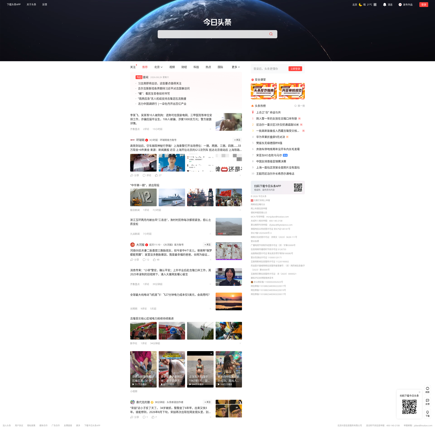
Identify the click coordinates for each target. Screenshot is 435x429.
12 (147, 259)
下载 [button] (427, 413)
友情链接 (68, 425)
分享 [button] (136, 175)
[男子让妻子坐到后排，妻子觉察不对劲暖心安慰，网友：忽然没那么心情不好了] (172, 369)
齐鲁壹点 (135, 129)
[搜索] (271, 34)
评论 (148, 175)
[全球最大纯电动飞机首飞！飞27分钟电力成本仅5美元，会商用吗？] (229, 301)
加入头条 (7, 425)
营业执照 (255, 241)
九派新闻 (135, 233)
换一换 (301, 105)
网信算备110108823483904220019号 (268, 290)
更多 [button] (78, 425)
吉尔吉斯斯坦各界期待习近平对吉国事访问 (164, 88)
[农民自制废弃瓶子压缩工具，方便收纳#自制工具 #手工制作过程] (143, 369)
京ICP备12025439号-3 (261, 233)
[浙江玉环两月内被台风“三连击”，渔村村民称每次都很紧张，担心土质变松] (229, 226)
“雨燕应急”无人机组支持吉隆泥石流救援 (162, 98)
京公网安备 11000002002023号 (268, 282)
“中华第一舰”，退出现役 (144, 185)
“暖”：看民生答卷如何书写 (154, 93)
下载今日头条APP (92, 425)
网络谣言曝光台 (258, 204)
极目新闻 (135, 210)
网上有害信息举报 (259, 208)
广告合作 (56, 425)
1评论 (146, 210)
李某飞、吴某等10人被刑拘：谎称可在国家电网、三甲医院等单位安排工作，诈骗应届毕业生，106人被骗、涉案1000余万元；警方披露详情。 (171, 119)
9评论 (144, 308)
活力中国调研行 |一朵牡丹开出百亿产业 (162, 104)
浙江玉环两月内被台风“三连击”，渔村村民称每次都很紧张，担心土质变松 (170, 222)
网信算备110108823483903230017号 (268, 294)
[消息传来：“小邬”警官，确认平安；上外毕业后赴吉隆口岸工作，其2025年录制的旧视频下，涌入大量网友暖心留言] (229, 277)
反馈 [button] (44, 4)
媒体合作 (43, 425)
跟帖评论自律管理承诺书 (262, 277)
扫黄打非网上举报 (262, 200)
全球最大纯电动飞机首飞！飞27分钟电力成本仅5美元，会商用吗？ (170, 295)
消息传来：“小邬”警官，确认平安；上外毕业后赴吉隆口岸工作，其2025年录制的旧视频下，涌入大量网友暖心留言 (170, 272)
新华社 (133, 343)
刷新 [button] (427, 392)
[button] (364, 4)
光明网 (133, 308)
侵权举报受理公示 (259, 212)
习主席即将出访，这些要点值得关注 (159, 83)
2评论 (146, 129)
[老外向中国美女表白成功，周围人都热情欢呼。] (229, 369)
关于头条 (31, 4)
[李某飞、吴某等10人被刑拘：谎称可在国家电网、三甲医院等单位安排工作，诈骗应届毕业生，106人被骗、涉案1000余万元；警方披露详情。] (229, 122)
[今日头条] (217, 22)
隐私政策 (31, 425)
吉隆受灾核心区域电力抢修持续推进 (152, 318)
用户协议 (19, 425)
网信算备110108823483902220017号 (268, 286)
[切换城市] (161, 67)
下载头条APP (14, 4)
